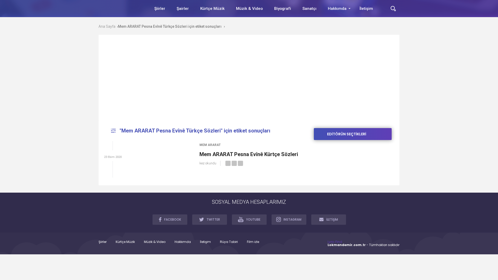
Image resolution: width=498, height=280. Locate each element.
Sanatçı (309, 8)
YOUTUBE (253, 219)
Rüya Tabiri (229, 241)
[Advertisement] (249, 81)
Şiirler (159, 8)
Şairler (183, 8)
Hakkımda (337, 8)
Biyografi (282, 8)
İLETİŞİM (332, 219)
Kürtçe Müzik (212, 8)
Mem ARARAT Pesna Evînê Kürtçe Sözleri (248, 154)
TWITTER (213, 219)
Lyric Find (335, 242)
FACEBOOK (172, 219)
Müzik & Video (249, 8)
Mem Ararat (210, 145)
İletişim (366, 8)
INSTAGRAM (292, 219)
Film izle (253, 241)
